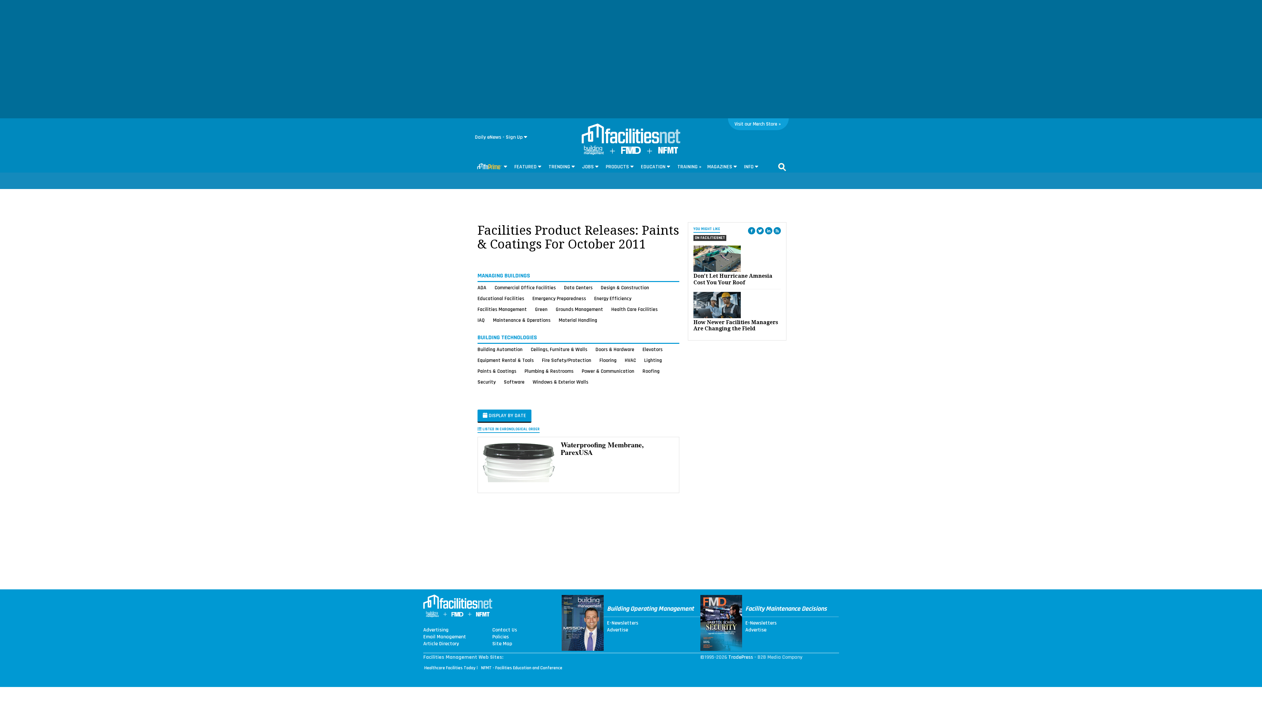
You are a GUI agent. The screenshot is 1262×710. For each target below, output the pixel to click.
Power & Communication (608, 371)
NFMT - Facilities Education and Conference (521, 668)
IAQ (481, 320)
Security (487, 382)
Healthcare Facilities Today (450, 668)
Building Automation (500, 349)
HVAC (630, 360)
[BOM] (594, 153)
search (782, 167)
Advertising (436, 630)
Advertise (617, 630)
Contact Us (504, 630)
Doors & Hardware (615, 349)
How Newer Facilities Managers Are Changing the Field (735, 325)
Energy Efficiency (612, 298)
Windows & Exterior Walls (560, 382)
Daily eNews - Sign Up (499, 137)
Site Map (502, 644)
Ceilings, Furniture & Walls (559, 349)
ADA (482, 287)
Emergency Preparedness (559, 298)
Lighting (653, 360)
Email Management (444, 637)
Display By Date (506, 415)
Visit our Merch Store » (758, 124)
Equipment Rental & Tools (506, 360)
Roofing (651, 371)
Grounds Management (579, 309)
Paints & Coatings (497, 371)
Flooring (608, 360)
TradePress (740, 657)
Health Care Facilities (634, 309)
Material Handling (578, 320)
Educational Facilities (501, 298)
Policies (500, 637)
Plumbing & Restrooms (549, 371)
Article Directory (441, 644)
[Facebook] (751, 230)
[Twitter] (760, 230)
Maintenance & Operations (521, 320)
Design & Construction (625, 287)
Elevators (653, 349)
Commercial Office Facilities (525, 287)
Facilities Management (502, 309)
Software (514, 382)
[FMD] (631, 152)
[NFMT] (668, 152)
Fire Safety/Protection (566, 360)
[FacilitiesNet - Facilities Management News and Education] (631, 134)
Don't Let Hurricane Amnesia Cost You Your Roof (732, 279)
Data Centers (578, 287)
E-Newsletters (622, 623)
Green (541, 309)
